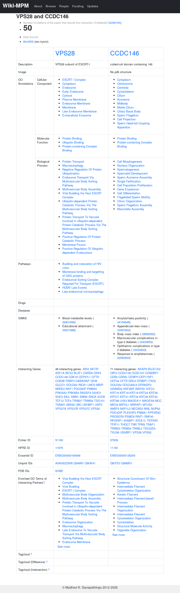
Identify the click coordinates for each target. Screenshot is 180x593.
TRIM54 (88, 400)
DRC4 (132, 381)
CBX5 (97, 373)
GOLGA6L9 (129, 385)
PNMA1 (142, 412)
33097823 (123, 330)
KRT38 (143, 397)
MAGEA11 (134, 400)
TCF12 (59, 400)
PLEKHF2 (129, 412)
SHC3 (59, 397)
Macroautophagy (72, 165)
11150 (114, 448)
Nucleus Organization (130, 165)
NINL (147, 408)
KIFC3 (150, 389)
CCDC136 (124, 373)
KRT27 (114, 397)
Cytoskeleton (125, 91)
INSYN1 (140, 389)
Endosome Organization (77, 522)
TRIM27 (77, 400)
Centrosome (125, 83)
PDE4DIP (116, 412)
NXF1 (69, 389)
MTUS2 (147, 404)
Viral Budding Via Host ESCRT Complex (82, 195)
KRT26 (153, 393)
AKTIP (94, 369)
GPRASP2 (144, 385)
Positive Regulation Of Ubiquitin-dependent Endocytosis (83, 250)
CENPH (133, 377)
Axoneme (123, 99)
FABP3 (70, 381)
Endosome (69, 87)
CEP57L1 (85, 377)
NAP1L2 (125, 408)
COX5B (60, 381)
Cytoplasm (69, 83)
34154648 (123, 322)
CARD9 (88, 373)
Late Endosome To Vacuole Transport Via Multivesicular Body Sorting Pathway (83, 534)
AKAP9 (142, 369)
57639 (114, 440)
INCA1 (82, 385)
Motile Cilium (125, 107)
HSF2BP (128, 389)
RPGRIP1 (116, 420)
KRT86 (114, 400)
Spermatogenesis (128, 169)
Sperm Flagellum (128, 115)
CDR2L (123, 377)
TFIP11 (115, 424)
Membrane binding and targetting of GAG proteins (83, 274)
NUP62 (155, 408)
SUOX (101, 397)
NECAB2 (137, 408)
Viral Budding (70, 486)
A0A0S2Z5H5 (64, 463)
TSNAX (60, 404)
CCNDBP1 (151, 373)
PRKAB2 (73, 393)
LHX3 (123, 400)
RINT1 (139, 416)
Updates (92, 6)
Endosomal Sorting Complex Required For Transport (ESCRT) (83, 281)
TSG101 (99, 400)
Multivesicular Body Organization (83, 494)
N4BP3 (114, 408)
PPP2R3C (154, 412)
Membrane (69, 107)
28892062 (148, 334)
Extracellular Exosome (76, 115)
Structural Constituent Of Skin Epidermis (136, 480)
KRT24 (143, 393)
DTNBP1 (142, 381)
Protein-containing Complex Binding (79, 148)
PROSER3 (117, 416)
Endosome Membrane (76, 103)
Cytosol (67, 95)
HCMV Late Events (74, 287)
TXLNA (114, 432)
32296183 (114, 22)
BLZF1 (78, 373)
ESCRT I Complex (74, 79)
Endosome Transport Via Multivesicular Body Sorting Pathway (79, 181)
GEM (93, 381)
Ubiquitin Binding (73, 142)
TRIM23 (115, 428)
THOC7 (125, 424)
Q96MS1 (126, 463)
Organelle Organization (131, 530)
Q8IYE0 (115, 463)
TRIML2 (137, 428)
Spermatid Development (132, 173)
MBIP (99, 385)
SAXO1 (96, 393)
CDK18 (73, 377)
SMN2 (84, 397)
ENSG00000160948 (67, 455)
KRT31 (124, 397)
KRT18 (124, 393)
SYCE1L (140, 420)
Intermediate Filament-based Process (135, 500)
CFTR (95, 377)
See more (64, 546)
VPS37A (60, 408)
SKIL (67, 397)
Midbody (122, 103)
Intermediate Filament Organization (131, 508)
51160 (59, 440)
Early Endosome (72, 91)
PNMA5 (92, 389)
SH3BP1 (129, 420)
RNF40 (148, 416)
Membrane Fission (74, 244)
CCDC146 (124, 52)
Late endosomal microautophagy (83, 291)
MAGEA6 (148, 400)
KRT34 (134, 397)
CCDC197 (138, 373)
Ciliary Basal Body (129, 111)
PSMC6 (130, 416)
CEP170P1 (146, 377)
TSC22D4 (149, 428)
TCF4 (68, 400)
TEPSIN (152, 420)
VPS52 (95, 408)
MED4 (114, 404)
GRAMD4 (116, 389)
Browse (51, 6)
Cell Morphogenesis (129, 161)
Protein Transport (73, 161)
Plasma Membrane (74, 99)
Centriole (122, 87)
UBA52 (70, 404)
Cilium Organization (129, 201)
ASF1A (60, 373)
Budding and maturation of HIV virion (81, 266)
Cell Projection (126, 119)
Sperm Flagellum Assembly (134, 205)
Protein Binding (72, 138)
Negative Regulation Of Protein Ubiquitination (82, 171)
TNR (134, 424)
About (38, 6)
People (64, 6)
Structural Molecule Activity (134, 526)
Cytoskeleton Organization (134, 518)
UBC (79, 404)
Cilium (121, 95)
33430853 (145, 342)
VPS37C (84, 408)
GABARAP (83, 381)
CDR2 (114, 377)
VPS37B (72, 408)
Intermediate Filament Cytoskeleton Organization (134, 488)
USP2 (98, 404)
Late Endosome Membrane (79, 111)
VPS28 (65, 52)
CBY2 (113, 373)
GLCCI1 (60, 385)
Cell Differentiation (128, 193)
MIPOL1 (124, 404)
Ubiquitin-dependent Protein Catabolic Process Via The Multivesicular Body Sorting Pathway (79, 207)
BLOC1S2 (154, 369)
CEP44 (114, 381)
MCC (158, 400)
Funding (78, 6)
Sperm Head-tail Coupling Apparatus (133, 125)
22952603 (123, 358)
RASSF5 (85, 393)
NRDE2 (60, 389)
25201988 (68, 330)
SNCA (92, 397)
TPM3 (141, 424)
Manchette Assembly (130, 209)
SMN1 (75, 397)
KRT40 (153, 397)
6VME (59, 471)
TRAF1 (150, 424)
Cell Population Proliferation (134, 185)
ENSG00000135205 (122, 455)
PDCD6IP (80, 389)
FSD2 (152, 381)
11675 (59, 448)
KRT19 (134, 393)
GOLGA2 (71, 385)
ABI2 (86, 369)
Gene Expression (128, 189)
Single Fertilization (129, 181)
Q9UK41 (90, 463)
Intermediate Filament (131, 514)
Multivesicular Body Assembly (81, 189)
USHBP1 (88, 404)
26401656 (68, 322)
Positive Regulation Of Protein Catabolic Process (81, 239)
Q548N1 (79, 463)
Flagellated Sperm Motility (133, 197)
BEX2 (69, 373)
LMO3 (91, 385)
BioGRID (28, 41)
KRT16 (114, 393)
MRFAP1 (136, 404)
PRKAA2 (61, 393)
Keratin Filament (127, 494)
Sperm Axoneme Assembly (134, 177)
